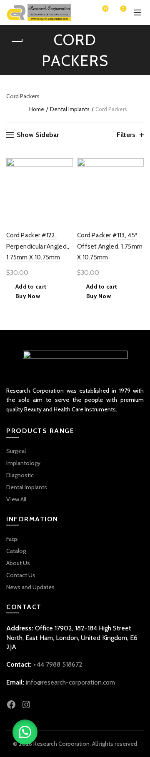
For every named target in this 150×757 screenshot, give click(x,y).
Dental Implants (70, 109)
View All (16, 499)
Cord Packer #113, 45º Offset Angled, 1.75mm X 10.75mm (109, 246)
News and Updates (30, 587)
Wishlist (105, 9)
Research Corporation (61, 743)
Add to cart (30, 286)
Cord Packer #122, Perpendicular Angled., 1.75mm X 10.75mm (38, 246)
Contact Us (20, 575)
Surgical (16, 451)
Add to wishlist (65, 165)
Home (36, 109)
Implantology (23, 463)
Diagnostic (20, 475)
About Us (18, 563)
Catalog (16, 551)
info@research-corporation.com (70, 682)
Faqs (12, 539)
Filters (126, 135)
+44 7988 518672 (57, 664)
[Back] (16, 41)
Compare (65, 180)
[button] (25, 732)
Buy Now (27, 296)
